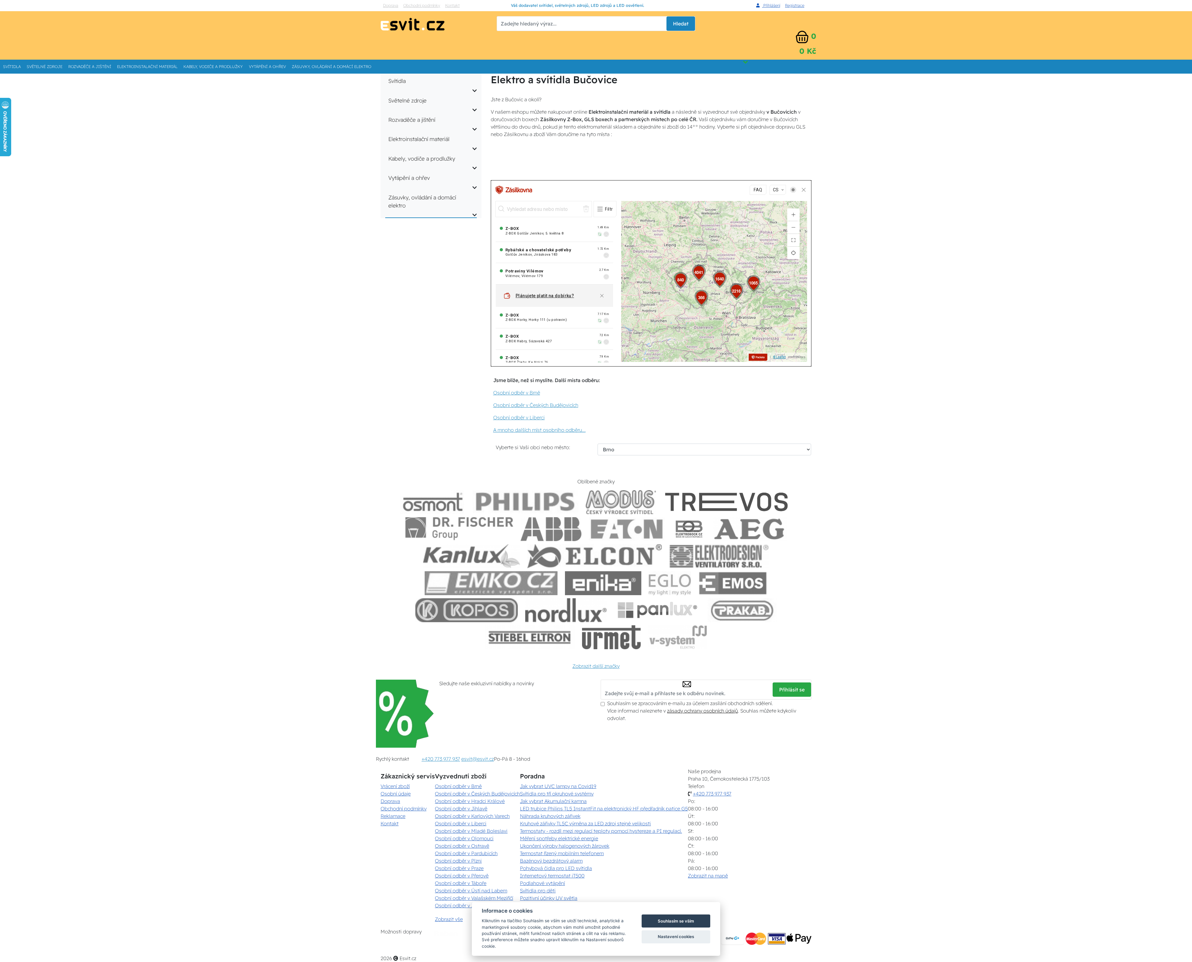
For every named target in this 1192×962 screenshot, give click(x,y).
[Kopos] (466, 610)
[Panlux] (657, 610)
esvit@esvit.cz (477, 759)
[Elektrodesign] (719, 556)
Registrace (794, 5)
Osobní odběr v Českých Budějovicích (535, 405)
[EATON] (627, 529)
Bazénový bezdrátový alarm (551, 861)
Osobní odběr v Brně (516, 393)
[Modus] (621, 502)
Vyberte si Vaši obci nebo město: (533, 447)
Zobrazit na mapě (708, 876)
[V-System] (677, 637)
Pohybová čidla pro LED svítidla (556, 868)
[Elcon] (594, 556)
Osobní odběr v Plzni (458, 861)
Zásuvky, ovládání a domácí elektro (331, 66)
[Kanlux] (471, 556)
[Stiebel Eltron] (530, 637)
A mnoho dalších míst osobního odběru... (539, 430)
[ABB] (551, 529)
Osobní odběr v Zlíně (458, 905)
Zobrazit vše (449, 919)
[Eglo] (670, 583)
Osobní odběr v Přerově (462, 876)
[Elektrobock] (689, 529)
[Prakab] (742, 610)
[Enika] (603, 583)
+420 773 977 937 (441, 759)
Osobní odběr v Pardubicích (466, 853)
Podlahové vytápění (542, 883)
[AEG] (750, 529)
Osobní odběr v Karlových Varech (472, 816)
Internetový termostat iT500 (552, 876)
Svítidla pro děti (538, 890)
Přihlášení (771, 5)
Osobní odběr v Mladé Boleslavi (471, 831)
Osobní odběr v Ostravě (462, 846)
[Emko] (491, 583)
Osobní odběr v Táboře (460, 883)
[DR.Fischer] (459, 529)
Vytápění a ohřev (267, 66)
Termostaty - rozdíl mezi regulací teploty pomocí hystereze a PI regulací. (601, 831)
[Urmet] (611, 637)
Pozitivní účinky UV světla (548, 898)
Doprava (390, 5)
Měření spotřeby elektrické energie (559, 838)
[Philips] (525, 502)
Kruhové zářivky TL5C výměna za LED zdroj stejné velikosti (585, 823)
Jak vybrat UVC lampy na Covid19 (558, 786)
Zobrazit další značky (596, 666)
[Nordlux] (566, 610)
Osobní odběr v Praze (459, 868)
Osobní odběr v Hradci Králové (470, 801)
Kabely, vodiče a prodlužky (213, 66)
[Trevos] (727, 502)
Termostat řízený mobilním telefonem (562, 853)
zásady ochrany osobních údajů (702, 711)
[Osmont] (432, 502)
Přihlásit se (792, 689)
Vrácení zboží (395, 786)
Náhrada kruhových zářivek (550, 816)
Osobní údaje (396, 794)
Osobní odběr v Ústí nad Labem (471, 890)
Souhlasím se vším (676, 921)
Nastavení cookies (676, 936)
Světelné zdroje (44, 66)
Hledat (681, 24)
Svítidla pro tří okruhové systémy (557, 794)
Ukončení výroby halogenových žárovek (564, 846)
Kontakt (452, 5)
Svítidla (12, 66)
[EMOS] (732, 583)
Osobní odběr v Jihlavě (461, 808)
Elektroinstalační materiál (147, 66)
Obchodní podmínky (421, 5)
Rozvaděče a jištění (89, 66)
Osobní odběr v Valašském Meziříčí (474, 898)
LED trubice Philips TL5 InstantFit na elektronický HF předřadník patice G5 (604, 808)
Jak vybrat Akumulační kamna (553, 801)
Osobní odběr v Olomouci (464, 838)
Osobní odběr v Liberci (519, 417)
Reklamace (393, 816)
